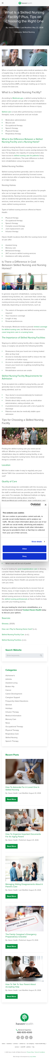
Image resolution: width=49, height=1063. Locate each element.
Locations (9, 1043)
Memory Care (10, 719)
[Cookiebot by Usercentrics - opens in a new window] (31, 504)
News (7, 723)
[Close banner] (45, 505)
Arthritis (8, 679)
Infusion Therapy (12, 712)
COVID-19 (23, 1047)
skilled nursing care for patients (26, 155)
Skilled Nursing (29, 32)
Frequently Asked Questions (16, 701)
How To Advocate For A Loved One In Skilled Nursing (22, 788)
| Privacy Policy (30, 1052)
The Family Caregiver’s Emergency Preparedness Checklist (20, 935)
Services (15, 1043)
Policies (29, 1047)
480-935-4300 (24, 1032)
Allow (24, 549)
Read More (11, 799)
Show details (37, 542)
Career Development (13, 694)
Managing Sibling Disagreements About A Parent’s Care (24, 885)
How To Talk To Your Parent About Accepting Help (20, 985)
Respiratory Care (12, 734)
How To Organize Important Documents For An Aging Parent (23, 835)
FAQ (33, 1047)
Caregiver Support (12, 697)
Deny (24, 556)
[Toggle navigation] (2, 3)
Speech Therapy (11, 741)
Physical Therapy (12, 730)
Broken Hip (9, 686)
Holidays (8, 708)
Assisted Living (11, 683)
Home (3, 1043)
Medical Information (13, 716)
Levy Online (33, 1056)
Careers (17, 1047)
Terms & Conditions (40, 1052)
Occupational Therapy (14, 726)
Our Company (30, 1043)
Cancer (8, 690)
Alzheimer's (10, 675)
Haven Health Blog (40, 1043)
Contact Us (22, 1043)
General (8, 705)
